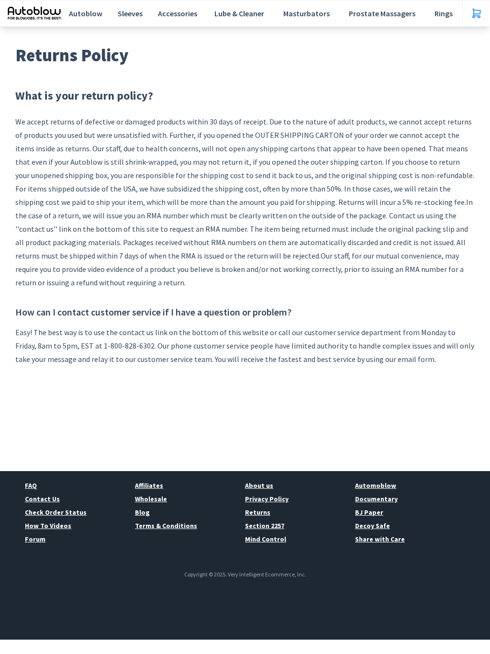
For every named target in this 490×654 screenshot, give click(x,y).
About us (259, 485)
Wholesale (151, 499)
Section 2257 (264, 525)
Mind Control (265, 539)
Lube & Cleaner (239, 13)
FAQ (31, 485)
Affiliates (149, 485)
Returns (257, 512)
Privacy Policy (267, 499)
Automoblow (375, 485)
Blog (142, 512)
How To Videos (48, 525)
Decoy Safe (372, 525)
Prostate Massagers (382, 13)
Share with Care (380, 539)
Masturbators (306, 13)
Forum (35, 539)
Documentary (376, 499)
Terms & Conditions (166, 525)
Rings (443, 13)
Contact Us (42, 499)
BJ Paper (369, 512)
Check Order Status (56, 512)
